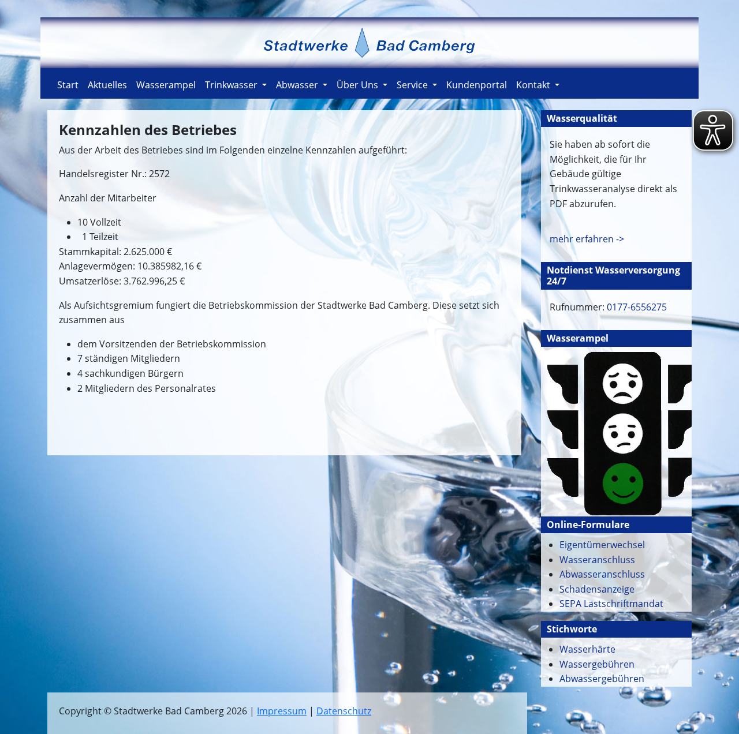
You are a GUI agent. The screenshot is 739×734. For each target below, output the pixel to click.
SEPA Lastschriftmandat (611, 603)
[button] (235, 83)
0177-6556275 (635, 307)
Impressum (282, 711)
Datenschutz (343, 711)
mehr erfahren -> (587, 239)
